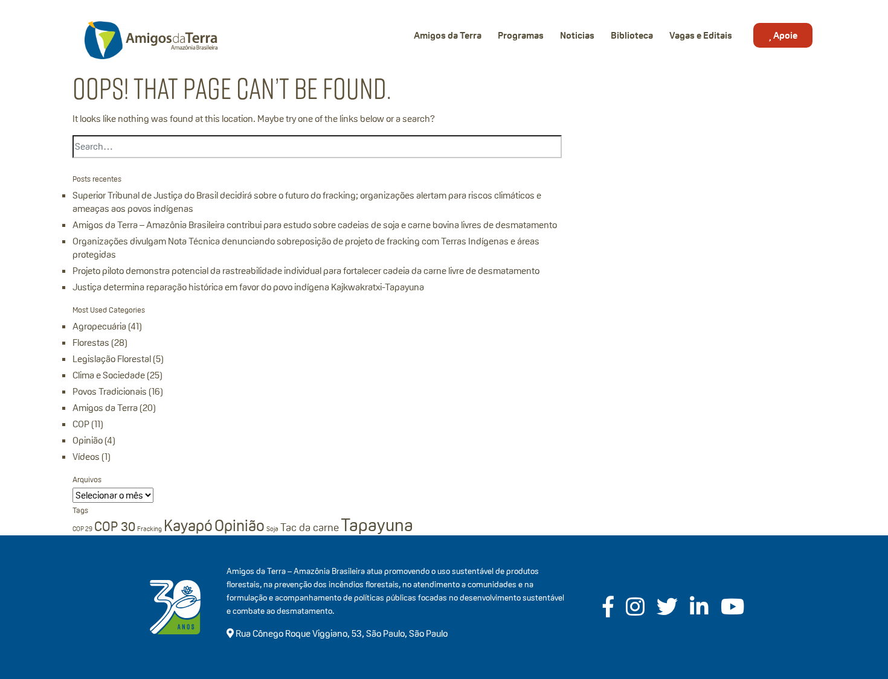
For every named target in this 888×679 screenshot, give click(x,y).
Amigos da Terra (447, 35)
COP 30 (114, 526)
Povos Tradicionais (109, 391)
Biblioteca (632, 35)
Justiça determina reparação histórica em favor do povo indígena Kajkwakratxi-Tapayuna (248, 287)
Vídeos (86, 456)
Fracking (149, 528)
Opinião (87, 440)
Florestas (90, 342)
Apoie (784, 35)
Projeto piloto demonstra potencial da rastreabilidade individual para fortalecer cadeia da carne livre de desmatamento (305, 270)
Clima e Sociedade (108, 375)
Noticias (577, 35)
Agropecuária (99, 326)
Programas (521, 35)
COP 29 (82, 528)
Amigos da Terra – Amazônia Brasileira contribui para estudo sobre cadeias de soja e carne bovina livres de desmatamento (314, 224)
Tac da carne (309, 527)
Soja (272, 528)
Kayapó (188, 525)
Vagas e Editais (700, 35)
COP (80, 424)
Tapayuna (377, 525)
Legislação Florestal (111, 358)
